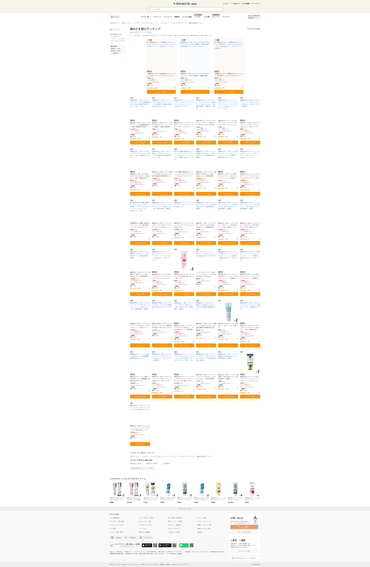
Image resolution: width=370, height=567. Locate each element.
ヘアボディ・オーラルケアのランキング (146, 23)
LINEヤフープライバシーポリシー (130, 564)
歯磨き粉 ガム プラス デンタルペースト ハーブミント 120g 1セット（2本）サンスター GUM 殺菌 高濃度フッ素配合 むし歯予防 (206, 123)
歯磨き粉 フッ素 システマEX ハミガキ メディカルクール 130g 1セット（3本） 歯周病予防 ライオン (140, 176)
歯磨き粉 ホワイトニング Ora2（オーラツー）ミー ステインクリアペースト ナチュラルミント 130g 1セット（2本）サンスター (162, 276)
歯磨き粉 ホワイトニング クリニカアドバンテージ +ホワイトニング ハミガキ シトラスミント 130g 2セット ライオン (184, 125)
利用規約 (162, 564)
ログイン (257, 18)
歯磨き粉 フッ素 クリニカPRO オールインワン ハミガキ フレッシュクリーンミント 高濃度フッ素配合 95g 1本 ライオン (228, 176)
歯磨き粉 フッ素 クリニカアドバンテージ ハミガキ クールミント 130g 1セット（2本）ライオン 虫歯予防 (162, 379)
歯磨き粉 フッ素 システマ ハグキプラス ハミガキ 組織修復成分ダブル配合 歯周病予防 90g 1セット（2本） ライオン (140, 125)
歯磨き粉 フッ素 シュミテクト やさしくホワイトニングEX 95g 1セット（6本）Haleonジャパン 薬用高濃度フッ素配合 (250, 225)
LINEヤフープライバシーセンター (149, 564)
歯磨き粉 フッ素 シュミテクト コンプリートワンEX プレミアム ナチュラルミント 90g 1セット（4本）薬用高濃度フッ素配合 (162, 225)
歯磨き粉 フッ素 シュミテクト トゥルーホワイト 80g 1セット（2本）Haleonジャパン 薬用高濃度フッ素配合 (184, 328)
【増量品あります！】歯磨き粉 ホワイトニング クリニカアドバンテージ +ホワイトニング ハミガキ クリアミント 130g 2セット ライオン (161, 75)
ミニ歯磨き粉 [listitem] (114, 53)
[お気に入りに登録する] (175, 88)
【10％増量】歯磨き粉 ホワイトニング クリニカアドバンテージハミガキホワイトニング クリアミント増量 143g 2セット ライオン (184, 174)
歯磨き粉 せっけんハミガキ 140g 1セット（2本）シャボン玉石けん (228, 325)
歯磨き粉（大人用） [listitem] (116, 48)
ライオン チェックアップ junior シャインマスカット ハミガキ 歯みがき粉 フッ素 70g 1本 (206, 274)
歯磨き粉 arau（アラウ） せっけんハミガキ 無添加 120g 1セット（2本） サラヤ (184, 276)
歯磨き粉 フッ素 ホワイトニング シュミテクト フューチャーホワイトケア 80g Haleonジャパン (140, 428)
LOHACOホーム (115, 23)
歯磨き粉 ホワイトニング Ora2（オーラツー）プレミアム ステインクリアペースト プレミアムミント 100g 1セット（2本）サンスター (227, 123)
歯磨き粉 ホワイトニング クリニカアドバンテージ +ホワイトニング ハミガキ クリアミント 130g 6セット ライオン (250, 176)
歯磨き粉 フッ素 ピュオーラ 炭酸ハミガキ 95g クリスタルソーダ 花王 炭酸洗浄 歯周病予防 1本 (206, 325)
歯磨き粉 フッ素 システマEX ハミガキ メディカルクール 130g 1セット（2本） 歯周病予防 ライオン (250, 328)
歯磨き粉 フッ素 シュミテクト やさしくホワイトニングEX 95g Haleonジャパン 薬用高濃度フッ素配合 (206, 225)
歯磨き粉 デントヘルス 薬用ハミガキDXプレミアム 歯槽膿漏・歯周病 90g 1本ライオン (140, 379)
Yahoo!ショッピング (115, 564)
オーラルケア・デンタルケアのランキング (173, 23)
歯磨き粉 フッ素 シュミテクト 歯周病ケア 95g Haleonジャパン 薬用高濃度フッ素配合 (228, 376)
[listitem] (118, 29)
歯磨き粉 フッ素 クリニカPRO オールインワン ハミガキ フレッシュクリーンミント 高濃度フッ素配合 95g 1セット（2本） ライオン (250, 276)
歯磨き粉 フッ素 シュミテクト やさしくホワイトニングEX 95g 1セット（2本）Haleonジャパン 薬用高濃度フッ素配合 (228, 225)
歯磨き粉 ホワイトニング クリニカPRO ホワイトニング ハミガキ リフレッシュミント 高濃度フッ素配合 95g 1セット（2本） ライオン (228, 276)
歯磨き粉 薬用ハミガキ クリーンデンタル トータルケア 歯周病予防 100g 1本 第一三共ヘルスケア (162, 325)
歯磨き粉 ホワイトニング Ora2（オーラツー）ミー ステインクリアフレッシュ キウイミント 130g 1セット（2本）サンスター (250, 379)
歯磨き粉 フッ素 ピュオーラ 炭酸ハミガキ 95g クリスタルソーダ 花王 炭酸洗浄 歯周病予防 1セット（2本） (162, 174)
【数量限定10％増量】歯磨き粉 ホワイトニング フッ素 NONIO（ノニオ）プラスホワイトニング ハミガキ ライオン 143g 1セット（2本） (139, 225)
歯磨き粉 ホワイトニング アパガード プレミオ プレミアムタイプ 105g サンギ (184, 225)
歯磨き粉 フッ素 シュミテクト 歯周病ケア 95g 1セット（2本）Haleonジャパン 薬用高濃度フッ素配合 (140, 274)
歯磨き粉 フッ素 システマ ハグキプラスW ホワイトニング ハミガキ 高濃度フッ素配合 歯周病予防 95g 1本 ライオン (162, 125)
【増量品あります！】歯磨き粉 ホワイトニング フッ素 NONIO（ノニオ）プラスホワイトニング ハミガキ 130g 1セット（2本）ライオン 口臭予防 (228, 75)
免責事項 (168, 564)
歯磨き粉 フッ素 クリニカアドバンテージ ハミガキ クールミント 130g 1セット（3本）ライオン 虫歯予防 (250, 125)
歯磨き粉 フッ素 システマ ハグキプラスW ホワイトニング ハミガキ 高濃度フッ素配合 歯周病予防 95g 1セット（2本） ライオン (195, 75)
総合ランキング (127, 23)
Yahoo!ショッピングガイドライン (180, 564)
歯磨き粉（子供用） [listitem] (116, 50)
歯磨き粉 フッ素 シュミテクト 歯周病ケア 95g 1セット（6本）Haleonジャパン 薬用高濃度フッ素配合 (206, 174)
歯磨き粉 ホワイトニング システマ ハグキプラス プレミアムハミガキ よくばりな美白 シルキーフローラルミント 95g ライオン (184, 379)
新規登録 (250, 18)
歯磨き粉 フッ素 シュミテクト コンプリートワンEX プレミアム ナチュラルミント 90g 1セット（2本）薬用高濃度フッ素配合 (140, 326)
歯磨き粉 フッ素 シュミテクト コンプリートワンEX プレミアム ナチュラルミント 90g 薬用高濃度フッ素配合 (206, 377)
